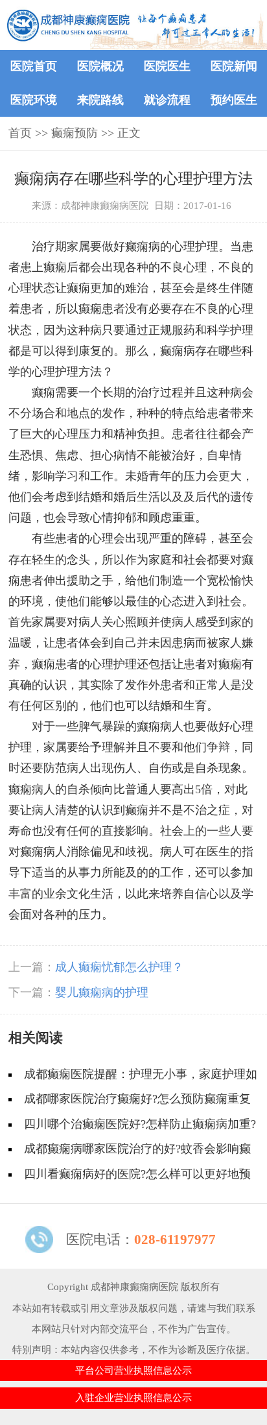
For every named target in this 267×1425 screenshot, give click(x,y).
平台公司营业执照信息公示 (133, 1370)
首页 (20, 132)
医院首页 (33, 66)
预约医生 (234, 99)
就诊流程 (167, 99)
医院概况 (100, 66)
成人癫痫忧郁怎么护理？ (119, 967)
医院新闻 (234, 66)
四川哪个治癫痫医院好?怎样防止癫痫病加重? (140, 1124)
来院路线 (100, 99)
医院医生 (167, 66)
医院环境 (33, 99)
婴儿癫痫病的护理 (101, 992)
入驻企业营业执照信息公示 (133, 1397)
